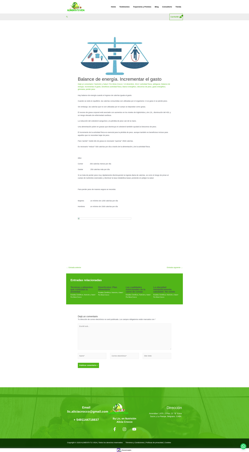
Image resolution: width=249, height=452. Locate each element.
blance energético (129, 87)
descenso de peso (144, 87)
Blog (157, 7)
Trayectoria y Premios (142, 7)
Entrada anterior (73, 267)
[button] (67, 17)
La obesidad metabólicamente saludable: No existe (164, 289)
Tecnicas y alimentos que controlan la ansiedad (82, 289)
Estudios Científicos (77, 295)
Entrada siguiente (175, 267)
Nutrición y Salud (101, 84)
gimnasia (81, 89)
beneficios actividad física (111, 87)
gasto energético (158, 87)
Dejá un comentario (85, 84)
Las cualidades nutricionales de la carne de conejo (135, 289)
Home (113, 7)
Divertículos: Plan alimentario (107, 288)
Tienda (178, 7)
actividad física (146, 84)
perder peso (90, 89)
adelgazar (156, 84)
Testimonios (124, 7)
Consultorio (167, 7)
